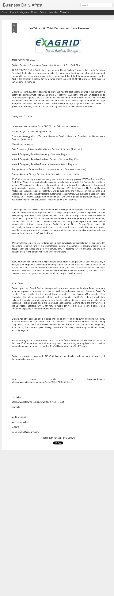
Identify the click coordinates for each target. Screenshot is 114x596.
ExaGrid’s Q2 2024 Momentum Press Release (58, 28)
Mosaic (34, 12)
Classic (4, 12)
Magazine (24, 12)
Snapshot (53, 12)
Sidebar (43, 12)
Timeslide (64, 12)
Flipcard (14, 12)
